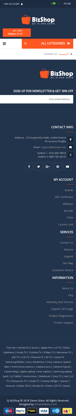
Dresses (10, 385)
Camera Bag (11, 371)
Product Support (63, 322)
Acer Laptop (44, 371)
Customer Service (62, 270)
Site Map (68, 263)
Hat (66, 376)
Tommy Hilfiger (50, 381)
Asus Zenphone (35, 362)
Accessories (30, 376)
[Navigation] (4, 44)
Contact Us (66, 242)
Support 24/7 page (62, 309)
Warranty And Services (59, 302)
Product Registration (61, 316)
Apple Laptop (27, 371)
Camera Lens (43, 366)
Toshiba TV (35, 352)
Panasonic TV (19, 381)
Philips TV (49, 352)
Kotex (49, 385)
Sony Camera (54, 362)
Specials (68, 210)
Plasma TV (37, 357)
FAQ (70, 295)
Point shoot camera (23, 366)
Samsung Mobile (14, 362)
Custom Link (65, 224)
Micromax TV (64, 352)
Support (68, 256)
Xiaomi (64, 381)
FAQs (70, 217)
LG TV (58, 347)
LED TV (15, 357)
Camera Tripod (61, 366)
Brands (69, 190)
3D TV (49, 357)
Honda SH (23, 347)
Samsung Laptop (62, 371)
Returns (68, 249)
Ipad (5, 376)
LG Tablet (15, 376)
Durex (35, 347)
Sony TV (57, 376)
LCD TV (25, 357)
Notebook (44, 376)
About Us (67, 288)
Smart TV (59, 357)
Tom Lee (11, 347)
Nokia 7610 (24, 385)
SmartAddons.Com (45, 404)
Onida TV (21, 352)
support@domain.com (53, 147)
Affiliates (68, 204)
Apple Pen (46, 347)
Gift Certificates (64, 197)
